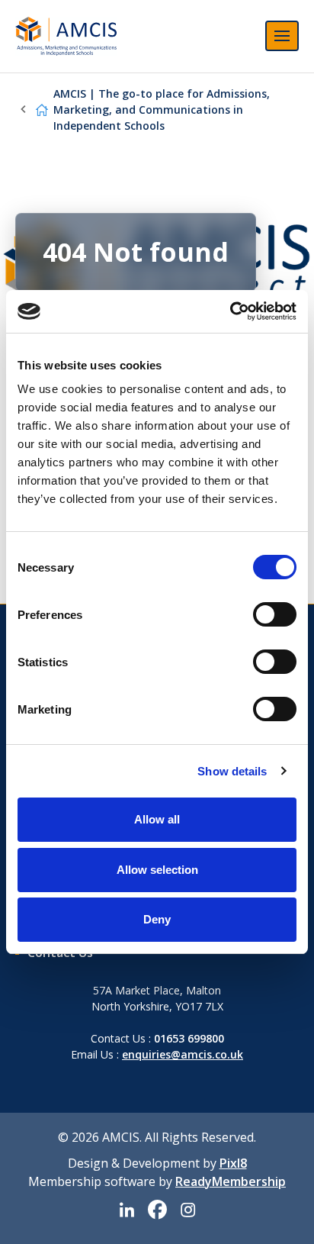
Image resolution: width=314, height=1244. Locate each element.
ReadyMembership (230, 1181)
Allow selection (157, 869)
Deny (157, 919)
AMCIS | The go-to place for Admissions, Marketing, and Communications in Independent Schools (161, 109)
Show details (232, 771)
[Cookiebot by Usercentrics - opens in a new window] (229, 311)
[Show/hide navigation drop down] (282, 36)
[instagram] (187, 1209)
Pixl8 (233, 1163)
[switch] (274, 614)
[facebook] (157, 1209)
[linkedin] (126, 1209)
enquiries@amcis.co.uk (182, 1054)
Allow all (157, 819)
